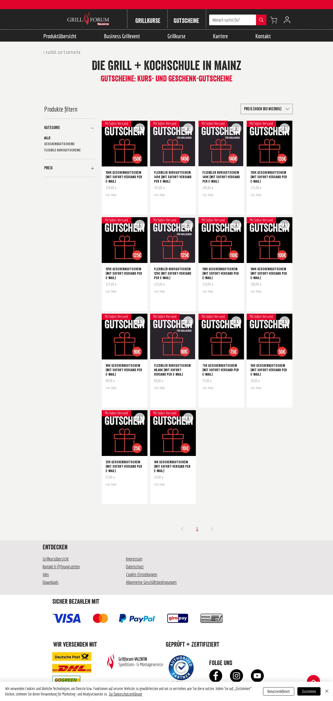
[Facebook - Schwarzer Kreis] (215, 675)
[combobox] (267, 109)
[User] (287, 19)
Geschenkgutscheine (59, 144)
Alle (47, 138)
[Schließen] (327, 691)
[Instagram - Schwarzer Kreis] (236, 675)
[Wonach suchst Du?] (261, 20)
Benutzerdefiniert (278, 691)
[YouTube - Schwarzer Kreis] (257, 675)
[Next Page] (212, 529)
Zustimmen (309, 691)
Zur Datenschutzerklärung (125, 694)
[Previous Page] (182, 529)
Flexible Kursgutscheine (62, 150)
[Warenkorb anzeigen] (274, 19)
